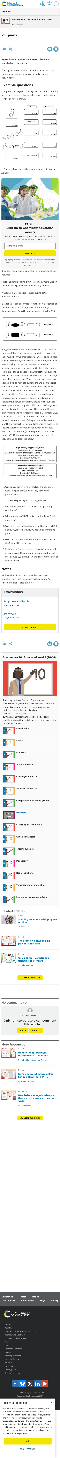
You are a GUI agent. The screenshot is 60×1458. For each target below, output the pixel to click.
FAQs (42, 1300)
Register (36, 1030)
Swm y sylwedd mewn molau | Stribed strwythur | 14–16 (36, 1075)
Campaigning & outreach (15, 1335)
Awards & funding (12, 1359)
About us (8, 1328)
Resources (6, 11)
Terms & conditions (12, 1373)
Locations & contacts (13, 1349)
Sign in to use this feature (44, 43)
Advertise (8, 1362)
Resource (22, 937)
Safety (54, 1300)
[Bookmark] (56, 49)
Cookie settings (27, 1449)
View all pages (17, 25)
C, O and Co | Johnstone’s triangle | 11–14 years (33, 959)
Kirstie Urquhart (28, 1081)
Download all (30, 627)
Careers (8, 1352)
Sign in (22, 1030)
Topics (22, 1296)
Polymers (10, 614)
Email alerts (27, 1300)
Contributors (8, 1300)
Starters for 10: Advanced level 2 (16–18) (29, 657)
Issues (35, 1296)
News (20, 915)
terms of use (50, 260)
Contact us (7, 1296)
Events (7, 1345)
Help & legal (10, 1366)
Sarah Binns (26, 1105)
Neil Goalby (42, 1060)
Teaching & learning (13, 1356)
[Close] (51, 1403)
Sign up (28, 253)
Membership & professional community (20, 1331)
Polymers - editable (17, 601)
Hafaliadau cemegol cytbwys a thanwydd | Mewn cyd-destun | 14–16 (36, 1098)
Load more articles (30, 977)
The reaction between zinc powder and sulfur (34, 942)
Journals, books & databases (16, 1338)
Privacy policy (10, 1369)
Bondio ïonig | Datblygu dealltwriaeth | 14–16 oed (33, 1054)
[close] (58, 43)
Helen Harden (27, 965)
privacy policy (29, 265)
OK (27, 1441)
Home (7, 1324)
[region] (27, 1428)
